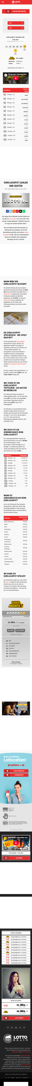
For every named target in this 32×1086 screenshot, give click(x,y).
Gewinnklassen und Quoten (15, 68)
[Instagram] (12, 1027)
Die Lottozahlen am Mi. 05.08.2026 (18, 957)
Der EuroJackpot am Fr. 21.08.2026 (18, 936)
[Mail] (16, 1027)
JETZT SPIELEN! (20, 630)
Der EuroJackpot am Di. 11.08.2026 (18, 952)
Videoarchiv (7, 300)
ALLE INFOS (11, 630)
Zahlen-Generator (25, 1055)
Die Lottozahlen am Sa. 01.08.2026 (18, 960)
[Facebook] (8, 1027)
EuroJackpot (12, 219)
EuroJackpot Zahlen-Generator (17, 364)
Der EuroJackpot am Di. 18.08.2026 (18, 942)
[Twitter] (24, 1027)
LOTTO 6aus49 (26, 1052)
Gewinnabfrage (26, 1064)
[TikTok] (20, 1027)
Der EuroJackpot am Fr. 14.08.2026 (18, 947)
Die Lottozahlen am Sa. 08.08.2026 (18, 955)
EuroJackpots (21, 341)
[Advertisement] (16, 163)
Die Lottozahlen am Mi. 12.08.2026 (18, 950)
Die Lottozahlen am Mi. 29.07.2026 (18, 963)
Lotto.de (8, 582)
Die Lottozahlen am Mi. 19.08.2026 (18, 939)
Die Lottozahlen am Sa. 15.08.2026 (18, 944)
